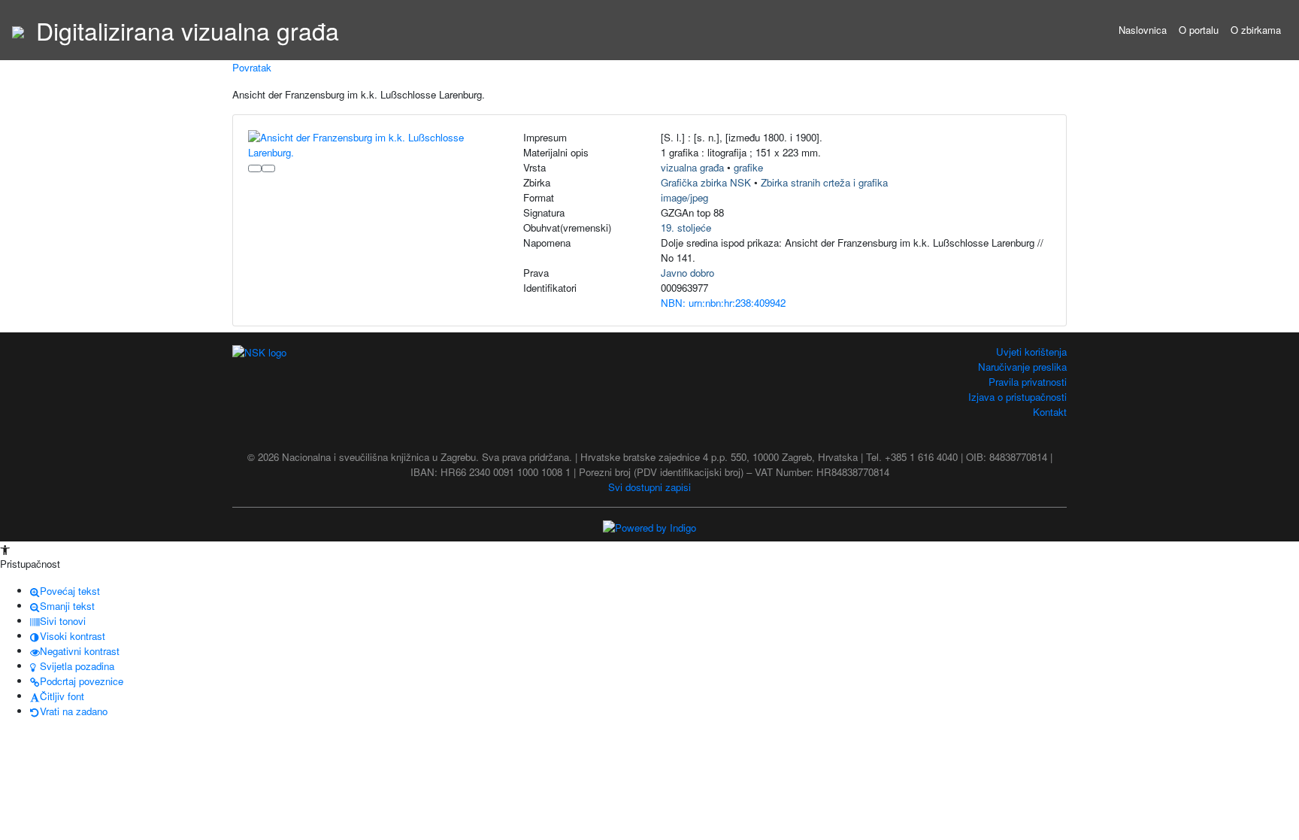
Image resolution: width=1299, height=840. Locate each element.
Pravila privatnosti (1028, 382)
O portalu (1199, 30)
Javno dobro (687, 272)
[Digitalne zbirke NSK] (18, 30)
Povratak (251, 67)
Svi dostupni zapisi (649, 487)
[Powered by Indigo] (649, 527)
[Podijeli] (268, 168)
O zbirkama (1256, 30)
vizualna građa (692, 167)
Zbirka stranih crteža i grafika (824, 182)
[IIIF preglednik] (255, 168)
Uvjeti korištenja (1031, 351)
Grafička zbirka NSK (706, 182)
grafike (748, 167)
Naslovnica (1143, 30)
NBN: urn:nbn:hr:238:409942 (723, 303)
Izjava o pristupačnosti (1017, 397)
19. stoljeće (686, 227)
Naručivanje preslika (1022, 366)
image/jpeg (684, 197)
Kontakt (1050, 412)
